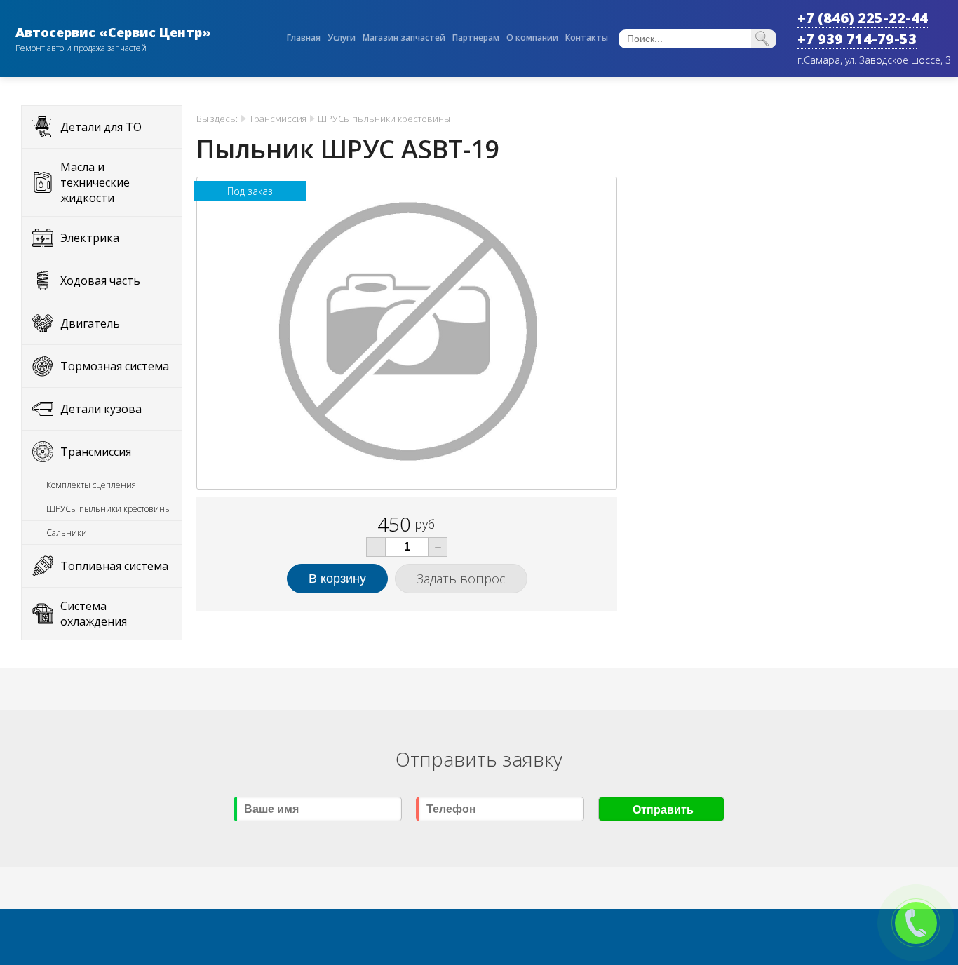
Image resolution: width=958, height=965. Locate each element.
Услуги (342, 37)
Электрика (89, 237)
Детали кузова (101, 409)
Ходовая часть (100, 280)
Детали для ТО (101, 127)
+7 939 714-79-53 (857, 38)
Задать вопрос (461, 578)
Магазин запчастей (404, 37)
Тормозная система (114, 366)
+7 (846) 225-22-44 (862, 17)
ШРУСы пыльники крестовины (108, 509)
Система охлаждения (93, 613)
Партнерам (475, 37)
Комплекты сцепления (91, 485)
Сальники (66, 533)
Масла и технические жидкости (95, 182)
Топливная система (114, 566)
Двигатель (90, 323)
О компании (532, 37)
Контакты (586, 37)
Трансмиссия (95, 451)
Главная (304, 37)
